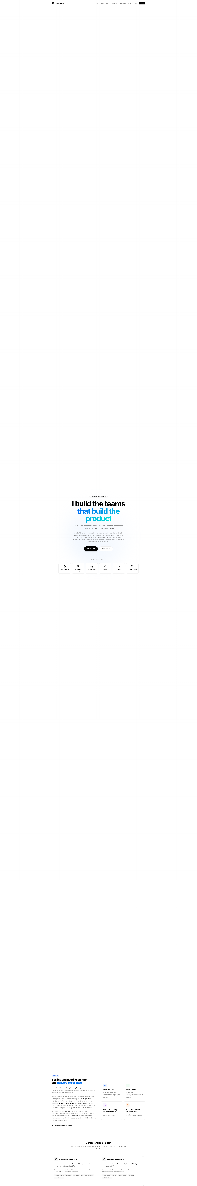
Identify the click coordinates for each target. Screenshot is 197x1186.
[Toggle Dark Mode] (136, 3)
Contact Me (106, 549)
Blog (129, 3)
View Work (91, 549)
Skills (107, 3)
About (102, 3)
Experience (123, 3)
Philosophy (115, 3)
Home (96, 3)
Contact (142, 3)
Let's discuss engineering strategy (61, 1125)
